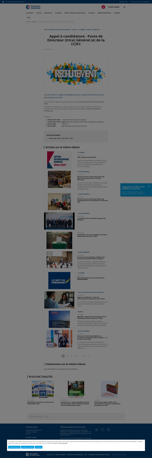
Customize (38, 447)
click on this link (63, 443)
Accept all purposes (14, 447)
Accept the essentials (27, 447)
